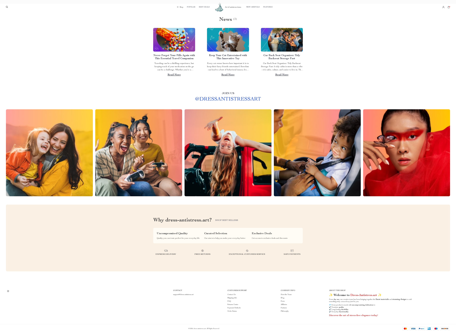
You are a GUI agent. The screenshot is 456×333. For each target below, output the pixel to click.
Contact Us (231, 294)
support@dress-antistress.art (183, 294)
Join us (228, 93)
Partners (284, 308)
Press (283, 301)
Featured (268, 7)
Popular (191, 7)
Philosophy (285, 311)
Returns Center (232, 304)
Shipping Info (232, 298)
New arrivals (253, 7)
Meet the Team (286, 294)
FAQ (229, 301)
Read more (174, 75)
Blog (282, 298)
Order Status (232, 311)
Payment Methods (234, 308)
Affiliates (284, 304)
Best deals (204, 7)
